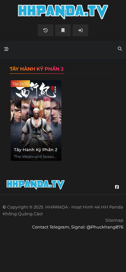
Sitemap (114, 220)
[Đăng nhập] (80, 30)
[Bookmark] (63, 30)
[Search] (120, 49)
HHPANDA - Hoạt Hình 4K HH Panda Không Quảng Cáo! (63, 12)
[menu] (6, 50)
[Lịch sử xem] (45, 30)
